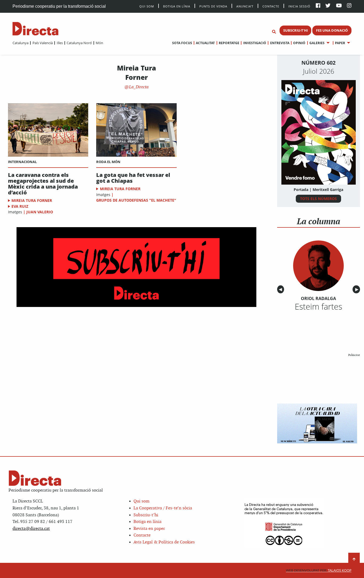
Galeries (317, 43)
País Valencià (42, 42)
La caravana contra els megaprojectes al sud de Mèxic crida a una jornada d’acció (43, 184)
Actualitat (205, 43)
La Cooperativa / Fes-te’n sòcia (163, 508)
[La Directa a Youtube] (339, 6)
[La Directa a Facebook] (318, 6)
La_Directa (138, 87)
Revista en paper (149, 528)
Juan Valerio (39, 211)
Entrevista (279, 43)
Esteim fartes (318, 306)
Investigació (254, 43)
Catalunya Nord (79, 42)
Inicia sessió (299, 6)
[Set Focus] (274, 31)
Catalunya (21, 42)
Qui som (141, 501)
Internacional (22, 161)
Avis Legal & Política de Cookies (164, 542)
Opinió (299, 43)
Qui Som (146, 6)
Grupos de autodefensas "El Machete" (136, 200)
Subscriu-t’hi (146, 515)
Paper (340, 43)
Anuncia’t (244, 6)
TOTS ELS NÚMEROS (318, 198)
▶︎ (357, 289)
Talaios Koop (318, 570)
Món (99, 42)
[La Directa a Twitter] (327, 6)
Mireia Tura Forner (31, 200)
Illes (60, 42)
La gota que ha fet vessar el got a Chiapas (133, 178)
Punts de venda (213, 6)
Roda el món (108, 161)
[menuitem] (21, 42)
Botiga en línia (176, 6)
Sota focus (182, 43)
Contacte (270, 6)
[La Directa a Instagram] (349, 6)
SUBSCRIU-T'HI (295, 30)
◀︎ (281, 289)
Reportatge (229, 43)
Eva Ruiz (19, 206)
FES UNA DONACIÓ (332, 30)
